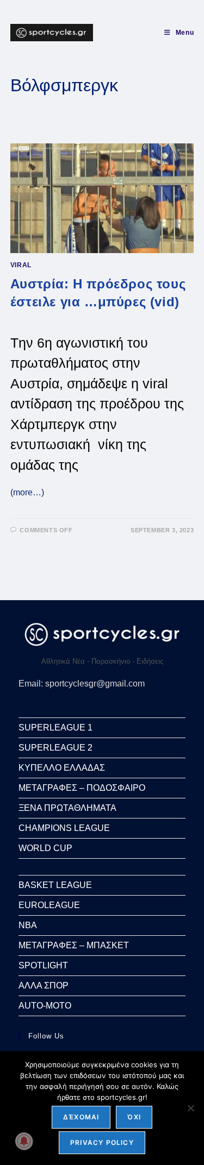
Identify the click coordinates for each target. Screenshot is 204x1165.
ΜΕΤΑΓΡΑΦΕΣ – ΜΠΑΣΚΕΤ (73, 945)
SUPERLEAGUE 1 (55, 727)
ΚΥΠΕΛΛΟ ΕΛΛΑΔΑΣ (61, 767)
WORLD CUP (45, 848)
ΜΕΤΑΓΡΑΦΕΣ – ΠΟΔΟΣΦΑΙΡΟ (81, 787)
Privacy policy (102, 1142)
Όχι (134, 1117)
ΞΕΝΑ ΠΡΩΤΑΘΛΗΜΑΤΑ (67, 808)
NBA (27, 925)
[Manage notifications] (24, 1141)
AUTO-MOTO (44, 1005)
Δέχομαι (81, 1117)
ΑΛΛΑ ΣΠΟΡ (43, 985)
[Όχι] (190, 1108)
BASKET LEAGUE (55, 885)
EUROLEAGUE (49, 905)
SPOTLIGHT (43, 965)
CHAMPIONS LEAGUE (64, 828)
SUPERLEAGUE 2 (55, 747)
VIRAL (21, 265)
